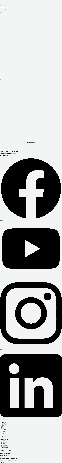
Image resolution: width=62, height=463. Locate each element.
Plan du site (4, 429)
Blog (3, 425)
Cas (2, 427)
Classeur (3, 443)
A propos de (4, 424)
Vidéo (3, 426)
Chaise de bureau (5, 441)
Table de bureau (4, 440)
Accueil (3, 423)
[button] (0, 5)
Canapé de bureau (5, 442)
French (5, 6)
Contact (3, 428)
